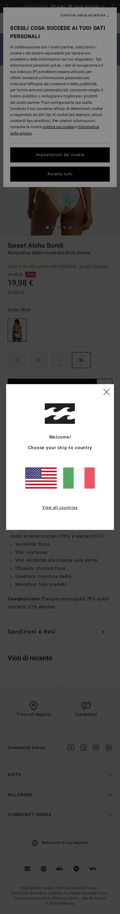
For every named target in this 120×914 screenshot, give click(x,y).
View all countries (59, 507)
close (106, 391)
